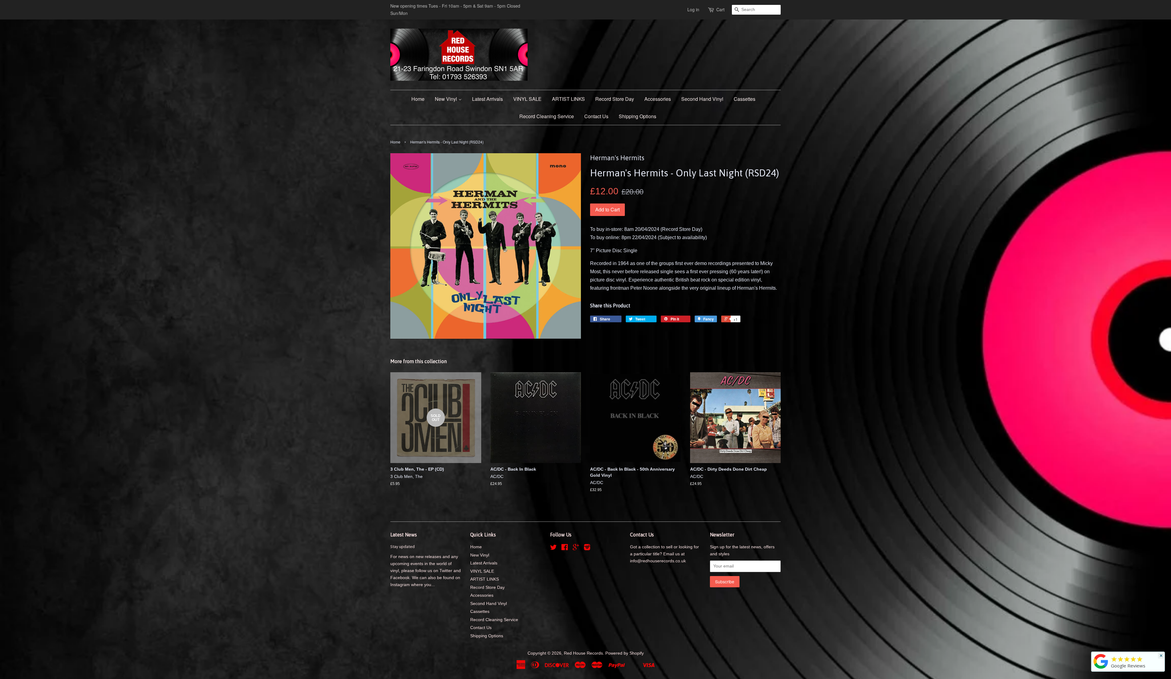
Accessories (657, 98)
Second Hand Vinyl (702, 98)
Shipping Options (637, 116)
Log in (693, 9)
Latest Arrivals (487, 98)
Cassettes (744, 98)
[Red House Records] (1101, 668)
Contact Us (596, 116)
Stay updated (402, 546)
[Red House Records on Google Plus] (575, 548)
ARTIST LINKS (568, 98)
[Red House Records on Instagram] (587, 548)
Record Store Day (614, 98)
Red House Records (583, 653)
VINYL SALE (527, 98)
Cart (720, 9)
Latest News (403, 534)
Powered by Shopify (624, 653)
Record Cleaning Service (546, 116)
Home (417, 98)
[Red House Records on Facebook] (564, 548)
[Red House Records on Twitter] (553, 548)
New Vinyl (446, 98)
